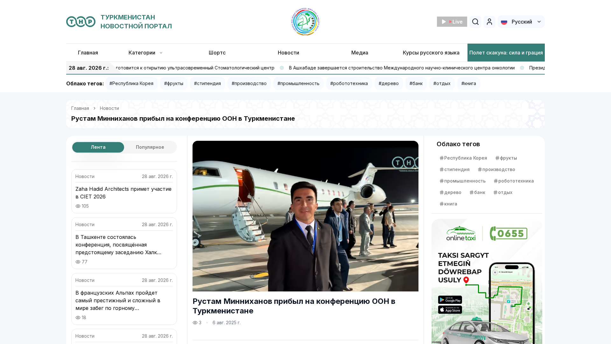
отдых (505, 192)
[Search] (475, 21)
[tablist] (124, 147)
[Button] (489, 21)
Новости (109, 108)
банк (479, 192)
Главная (80, 108)
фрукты (508, 158)
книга (450, 203)
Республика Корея (465, 158)
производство (498, 169)
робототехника (516, 180)
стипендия (457, 169)
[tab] (98, 147)
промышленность (465, 180)
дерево (452, 192)
